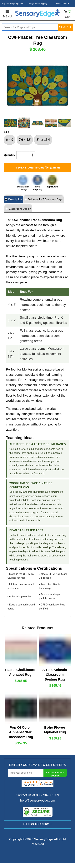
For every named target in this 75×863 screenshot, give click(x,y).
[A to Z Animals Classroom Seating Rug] (54, 650)
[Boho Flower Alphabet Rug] (54, 708)
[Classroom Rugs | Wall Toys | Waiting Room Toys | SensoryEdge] (37, 14)
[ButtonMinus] (19, 155)
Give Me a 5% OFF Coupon (55, 774)
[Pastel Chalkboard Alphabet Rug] (20, 650)
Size (6, 131)
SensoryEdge (43, 839)
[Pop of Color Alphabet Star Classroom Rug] (20, 708)
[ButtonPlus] (32, 155)
